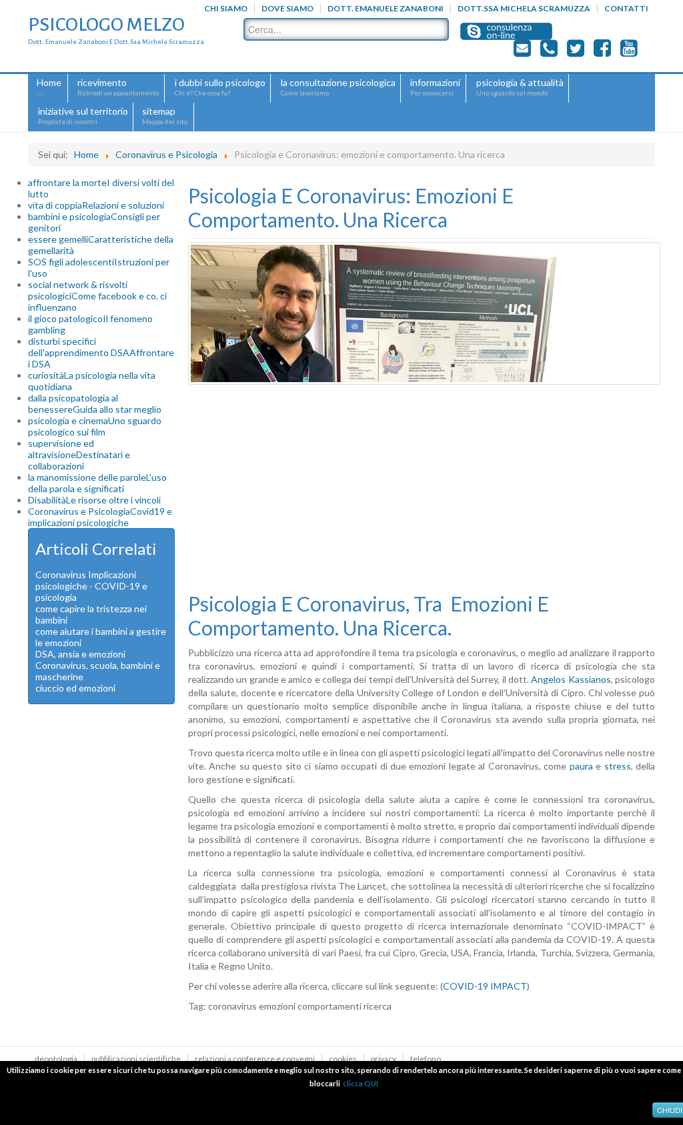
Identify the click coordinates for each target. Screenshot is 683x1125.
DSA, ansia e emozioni (80, 654)
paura (581, 766)
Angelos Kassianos (570, 679)
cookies (343, 1059)
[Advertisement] (421, 488)
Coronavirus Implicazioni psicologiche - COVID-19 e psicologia (91, 586)
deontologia (56, 1059)
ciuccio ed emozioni (75, 688)
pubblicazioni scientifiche (136, 1059)
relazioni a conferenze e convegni (255, 1059)
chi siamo (225, 8)
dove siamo (287, 8)
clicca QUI (360, 1083)
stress (617, 766)
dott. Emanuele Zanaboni (385, 8)
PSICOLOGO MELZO (106, 25)
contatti (626, 8)
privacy (383, 1059)
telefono (425, 1059)
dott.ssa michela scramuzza (524, 8)
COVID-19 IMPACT (485, 986)
